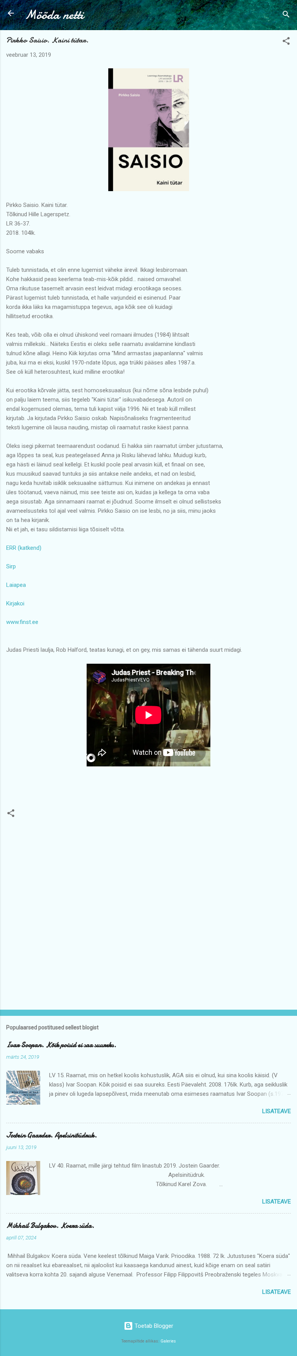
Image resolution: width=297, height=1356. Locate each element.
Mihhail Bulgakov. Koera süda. (50, 1226)
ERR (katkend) (23, 547)
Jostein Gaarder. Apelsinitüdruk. (51, 1135)
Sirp (11, 566)
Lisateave (276, 1111)
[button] (286, 42)
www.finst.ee (22, 622)
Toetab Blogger (153, 1325)
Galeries (168, 1341)
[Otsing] (286, 15)
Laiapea (16, 584)
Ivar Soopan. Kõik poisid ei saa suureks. (61, 1045)
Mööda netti (54, 15)
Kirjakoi (15, 603)
